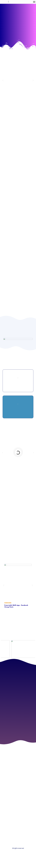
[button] (34, 2)
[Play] (18, 453)
